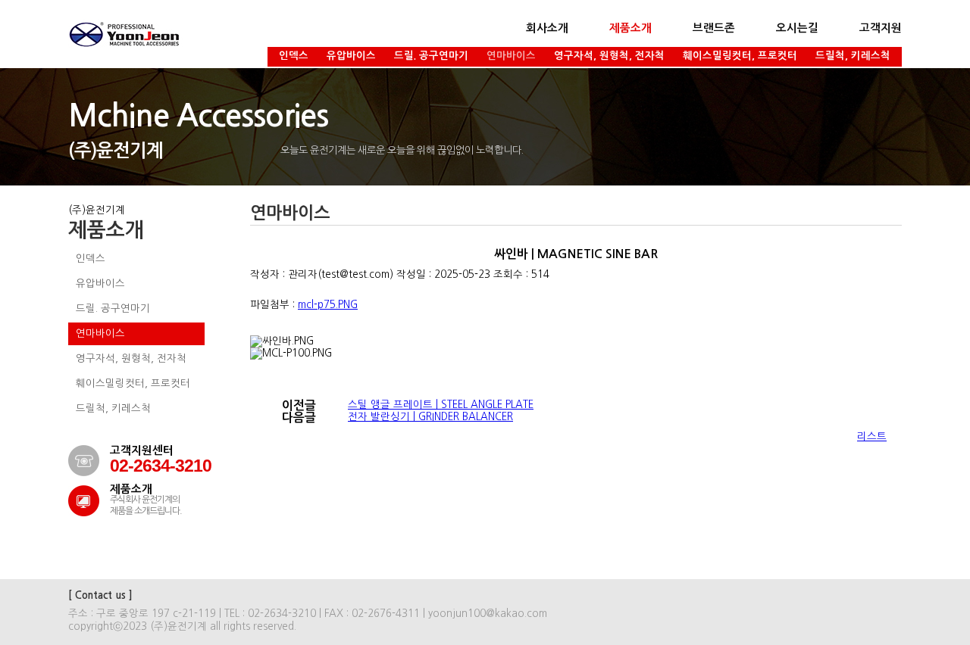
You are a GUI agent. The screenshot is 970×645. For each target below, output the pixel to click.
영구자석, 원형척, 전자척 (609, 56)
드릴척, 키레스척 (852, 56)
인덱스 (293, 56)
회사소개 (547, 28)
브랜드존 (714, 28)
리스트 (872, 436)
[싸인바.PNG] (282, 341)
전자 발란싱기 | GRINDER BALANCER (430, 417)
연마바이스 (511, 56)
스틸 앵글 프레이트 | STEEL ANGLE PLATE (441, 405)
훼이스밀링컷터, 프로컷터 (740, 56)
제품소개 (630, 28)
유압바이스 (351, 56)
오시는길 (797, 28)
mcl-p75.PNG (328, 305)
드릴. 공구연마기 (431, 56)
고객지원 (880, 28)
